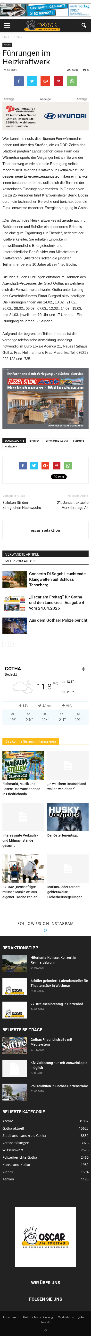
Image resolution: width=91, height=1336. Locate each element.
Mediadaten (66, 1317)
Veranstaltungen (15, 1142)
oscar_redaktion (45, 530)
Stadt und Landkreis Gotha (24, 1135)
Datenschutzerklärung (38, 1317)
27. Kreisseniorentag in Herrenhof (57, 1004)
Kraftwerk (11, 446)
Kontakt (46, 1322)
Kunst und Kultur (16, 1164)
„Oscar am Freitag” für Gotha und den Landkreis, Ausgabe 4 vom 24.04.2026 (56, 603)
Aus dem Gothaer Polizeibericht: (59, 620)
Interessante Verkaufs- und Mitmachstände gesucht (20, 840)
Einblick (34, 440)
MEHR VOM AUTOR (20, 561)
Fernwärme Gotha (56, 440)
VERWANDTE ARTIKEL (22, 554)
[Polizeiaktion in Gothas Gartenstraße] (14, 1092)
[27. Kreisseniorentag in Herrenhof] (14, 1010)
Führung (78, 440)
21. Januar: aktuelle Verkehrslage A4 (73, 505)
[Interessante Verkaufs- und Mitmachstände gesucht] (23, 817)
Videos (7, 1172)
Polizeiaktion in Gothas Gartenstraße (59, 1086)
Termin (8, 1179)
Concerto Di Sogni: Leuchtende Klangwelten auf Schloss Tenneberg (57, 579)
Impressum (10, 1317)
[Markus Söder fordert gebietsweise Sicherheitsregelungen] (68, 868)
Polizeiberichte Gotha (19, 1157)
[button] (84, 25)
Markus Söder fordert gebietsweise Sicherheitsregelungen (65, 892)
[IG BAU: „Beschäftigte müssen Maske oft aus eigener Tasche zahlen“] (23, 868)
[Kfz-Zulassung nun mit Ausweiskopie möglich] (14, 1068)
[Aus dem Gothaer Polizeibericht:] (14, 626)
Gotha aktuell (13, 1128)
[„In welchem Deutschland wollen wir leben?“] (68, 765)
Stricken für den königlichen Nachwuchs (21, 505)
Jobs (81, 1317)
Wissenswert (12, 1150)
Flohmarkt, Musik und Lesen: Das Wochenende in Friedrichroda (21, 789)
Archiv (7, 44)
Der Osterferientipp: (62, 835)
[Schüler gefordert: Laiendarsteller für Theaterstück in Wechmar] (14, 986)
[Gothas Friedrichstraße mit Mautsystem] (14, 1045)
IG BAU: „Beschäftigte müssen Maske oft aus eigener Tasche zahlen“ (20, 892)
